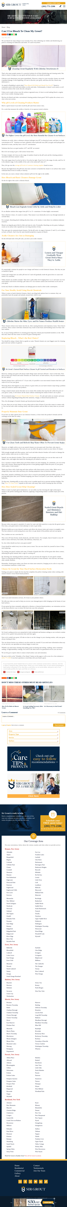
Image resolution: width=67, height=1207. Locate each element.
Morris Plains (11, 1031)
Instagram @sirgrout (25, 672)
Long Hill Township (41, 1015)
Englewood (10, 887)
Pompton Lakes (11, 1081)
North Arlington (11, 903)
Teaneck (37, 911)
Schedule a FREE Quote (53, 3)
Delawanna (10, 1070)
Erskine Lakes (11, 1075)
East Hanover (11, 1023)
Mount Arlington (12, 1039)
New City (38, 1113)
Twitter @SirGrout (39, 672)
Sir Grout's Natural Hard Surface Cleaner (27, 396)
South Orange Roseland (14, 976)
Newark (9, 966)
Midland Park (39, 892)
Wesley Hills (39, 1146)
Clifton (9, 1068)
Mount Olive (10, 1041)
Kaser (37, 1103)
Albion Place (10, 1058)
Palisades (9, 1129)
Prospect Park (11, 1084)
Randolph (38, 1028)
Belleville (9, 948)
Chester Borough (12, 1015)
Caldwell (9, 953)
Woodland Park (39, 1091)
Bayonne (9, 983)
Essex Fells (10, 960)
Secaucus (9, 991)
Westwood (38, 929)
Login (3, 725)
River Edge (10, 936)
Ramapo (9, 1139)
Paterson (37, 1075)
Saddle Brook (39, 903)
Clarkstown (10, 1113)
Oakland (9, 911)
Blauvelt (9, 1108)
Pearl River (10, 1131)
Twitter (10, 34)
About (17, 1176)
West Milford (39, 1089)
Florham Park (11, 1025)
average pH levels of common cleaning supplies (29, 165)
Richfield (9, 1086)
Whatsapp (12, 34)
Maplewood (38, 958)
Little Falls (38, 1068)
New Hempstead (40, 1115)
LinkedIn (41, 1181)
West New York (39, 991)
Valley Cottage (39, 1144)
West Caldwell (39, 971)
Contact (37, 1165)
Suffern (37, 1129)
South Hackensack (40, 908)
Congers (9, 1115)
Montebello (38, 1108)
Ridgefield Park (11, 931)
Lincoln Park (39, 1012)
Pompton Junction (12, 1079)
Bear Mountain (11, 1105)
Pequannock (10, 1051)
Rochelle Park (11, 941)
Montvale (38, 895)
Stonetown (38, 1079)
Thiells (37, 1136)
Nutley (9, 971)
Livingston (38, 955)
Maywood (38, 890)
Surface (11, 741)
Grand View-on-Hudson (14, 1120)
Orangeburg (38, 1123)
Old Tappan (10, 913)
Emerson (9, 885)
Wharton (37, 1049)
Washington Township (41, 926)
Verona (37, 969)
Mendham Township (41, 1023)
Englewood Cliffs (12, 890)
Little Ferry (38, 880)
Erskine (9, 1073)
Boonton (9, 1002)
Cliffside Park (11, 865)
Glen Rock (38, 860)
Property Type (14, 734)
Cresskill (9, 870)
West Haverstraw (40, 1149)
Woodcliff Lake (39, 934)
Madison (37, 1017)
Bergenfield (10, 857)
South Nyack (10, 1144)
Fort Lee (37, 852)
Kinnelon (38, 1010)
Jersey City (38, 983)
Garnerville (10, 1118)
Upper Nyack (39, 1141)
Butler (8, 1007)
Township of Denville (41, 1041)
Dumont (9, 875)
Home (3, 27)
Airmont (9, 1103)
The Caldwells (39, 964)
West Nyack (38, 1151)
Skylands (9, 1096)
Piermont (9, 1134)
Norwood (9, 908)
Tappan (37, 1134)
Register (9, 725)
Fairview (9, 895)
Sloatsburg (10, 1141)
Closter (9, 867)
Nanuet (37, 1110)
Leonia (37, 877)
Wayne (37, 1086)
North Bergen (39, 988)
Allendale (9, 852)
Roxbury (37, 1039)
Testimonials (39, 1168)
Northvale (9, 906)
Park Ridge (10, 924)
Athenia (9, 1063)
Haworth (37, 870)
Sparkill (9, 1146)
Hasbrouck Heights (40, 867)
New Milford (10, 901)
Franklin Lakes (39, 854)
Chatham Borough (12, 1010)
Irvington (38, 953)
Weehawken (10, 996)
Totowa (37, 1081)
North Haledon (39, 1070)
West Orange (39, 974)
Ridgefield (10, 929)
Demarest (9, 872)
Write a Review (60, 6)
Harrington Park (40, 865)
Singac (9, 1094)
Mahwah (37, 887)
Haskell (37, 1060)
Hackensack (38, 862)
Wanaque (38, 1084)
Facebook (8, 34)
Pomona (9, 1136)
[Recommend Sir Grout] (33, 785)
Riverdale (38, 1031)
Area (10, 731)
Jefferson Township (41, 1007)
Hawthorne (38, 1063)
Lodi (36, 882)
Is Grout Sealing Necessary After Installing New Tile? (33, 707)
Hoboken (9, 988)
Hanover (37, 1002)
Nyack (37, 1120)
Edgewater (10, 880)
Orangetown (38, 1125)
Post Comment (59, 725)
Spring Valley (11, 1149)
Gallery (18, 1173)
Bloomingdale (11, 1065)
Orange (9, 974)
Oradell (9, 916)
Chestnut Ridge (11, 1110)
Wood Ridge (39, 931)
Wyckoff (37, 936)
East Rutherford (11, 877)
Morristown (10, 1036)
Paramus (9, 921)
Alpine (9, 854)
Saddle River (39, 906)
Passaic (37, 1073)
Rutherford (38, 901)
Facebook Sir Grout (11, 672)
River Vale (10, 939)
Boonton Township (12, 1005)
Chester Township (12, 1017)
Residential (19, 1168)
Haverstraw (10, 1123)
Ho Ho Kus (38, 875)
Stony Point (10, 1151)
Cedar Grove (10, 955)
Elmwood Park (11, 882)
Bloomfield (10, 950)
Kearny (37, 985)
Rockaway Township (41, 1036)
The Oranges (39, 966)
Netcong (9, 1046)
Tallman (37, 1131)
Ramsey (9, 926)
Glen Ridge (38, 950)
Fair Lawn (10, 892)
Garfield (37, 857)
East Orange (10, 958)
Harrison (9, 985)
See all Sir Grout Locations (33, 1156)
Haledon (37, 1058)
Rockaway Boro (40, 1033)
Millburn (37, 960)
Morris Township (12, 1033)
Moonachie (10, 898)
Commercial (20, 1171)
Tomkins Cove (39, 1139)
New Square (38, 1118)
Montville (9, 1028)
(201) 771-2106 (48, 6)
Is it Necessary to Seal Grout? (53, 706)
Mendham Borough (41, 1020)
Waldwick (38, 921)
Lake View (38, 1065)
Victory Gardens (40, 1044)
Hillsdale (37, 872)
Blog (8, 27)
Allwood (9, 1060)
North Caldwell (11, 969)
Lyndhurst (38, 885)
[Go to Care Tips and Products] (33, 759)
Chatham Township (12, 1012)
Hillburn (9, 1125)
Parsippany (10, 1049)
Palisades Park (11, 918)
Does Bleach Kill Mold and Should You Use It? (39, 85)
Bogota (9, 860)
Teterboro (38, 916)
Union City (10, 993)
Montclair (9, 964)
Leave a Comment (10, 712)
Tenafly (37, 913)
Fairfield (37, 948)
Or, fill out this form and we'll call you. (53, 829)
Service (11, 737)
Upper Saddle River (41, 918)
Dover (8, 1020)
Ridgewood (10, 934)
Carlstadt (9, 862)
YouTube (35, 1181)
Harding (37, 1005)
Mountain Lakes (11, 1044)
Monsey (37, 1105)
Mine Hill (38, 1025)
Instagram (20, 1181)
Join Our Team (39, 1171)
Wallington (38, 924)
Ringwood (10, 1089)
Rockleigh (38, 898)
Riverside (9, 1091)
